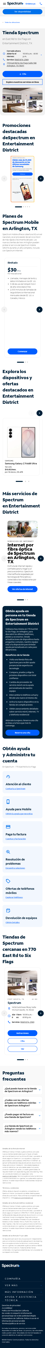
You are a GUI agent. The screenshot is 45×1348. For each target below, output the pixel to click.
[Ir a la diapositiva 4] (27, 206)
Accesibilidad (7, 1308)
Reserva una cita (22, 732)
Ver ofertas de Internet (22, 589)
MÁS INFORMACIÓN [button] (19, 1291)
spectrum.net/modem (9, 1176)
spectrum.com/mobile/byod (23, 1198)
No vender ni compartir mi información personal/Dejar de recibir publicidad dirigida (19, 1314)
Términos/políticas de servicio (13, 1323)
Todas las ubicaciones (12, 22)
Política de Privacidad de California (15, 1310)
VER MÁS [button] (11, 1285)
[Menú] (4, 3)
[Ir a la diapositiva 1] (18, 206)
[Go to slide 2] (25, 481)
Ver (22, 1049)
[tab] (22, 1279)
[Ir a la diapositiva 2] (23, 206)
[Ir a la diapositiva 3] (25, 206)
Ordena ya (30, 3)
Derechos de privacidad (11, 1305)
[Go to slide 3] (28, 481)
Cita (22, 1041)
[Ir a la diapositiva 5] (29, 206)
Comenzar (22, 351)
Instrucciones (22, 1033)
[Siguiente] (41, 179)
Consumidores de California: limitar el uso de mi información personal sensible (20, 1319)
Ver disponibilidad (22, 11)
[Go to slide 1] (19, 481)
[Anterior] (4, 179)
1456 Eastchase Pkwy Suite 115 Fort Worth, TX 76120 (24, 1008)
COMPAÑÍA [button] (13, 1278)
